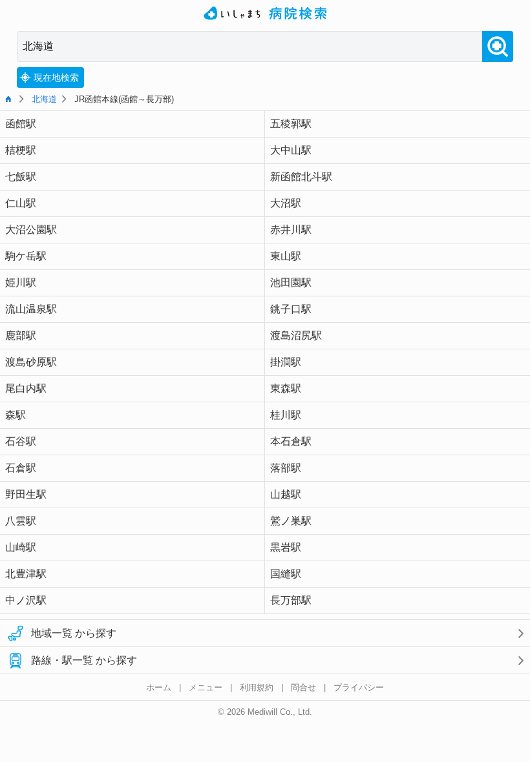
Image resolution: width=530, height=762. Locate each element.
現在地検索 (56, 77)
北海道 (44, 99)
